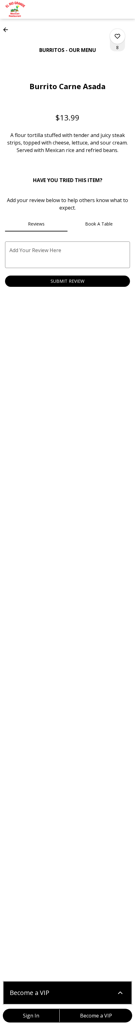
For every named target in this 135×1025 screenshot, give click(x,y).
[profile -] (110, 9)
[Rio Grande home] (33, 9)
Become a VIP (96, 1015)
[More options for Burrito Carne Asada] (117, 36)
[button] (7, 30)
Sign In (31, 1015)
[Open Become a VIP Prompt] (120, 992)
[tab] (36, 223)
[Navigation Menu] (126, 9)
